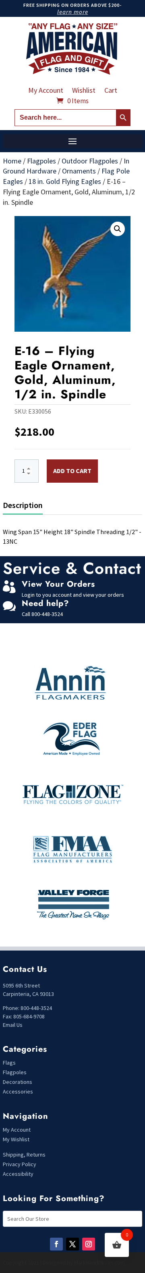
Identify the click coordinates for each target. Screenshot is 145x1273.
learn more (72, 12)
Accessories (18, 1091)
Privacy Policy (19, 1164)
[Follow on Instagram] (88, 1244)
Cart (110, 91)
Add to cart (72, 471)
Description (23, 505)
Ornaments (79, 170)
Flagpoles (41, 160)
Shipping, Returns (24, 1154)
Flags (9, 1062)
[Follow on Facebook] (56, 1244)
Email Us (13, 1024)
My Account (45, 91)
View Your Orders (58, 584)
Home (12, 160)
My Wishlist (16, 1139)
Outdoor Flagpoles (90, 160)
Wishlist (83, 91)
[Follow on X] (72, 1244)
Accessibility (18, 1173)
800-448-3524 (47, 614)
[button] (117, 229)
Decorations (17, 1081)
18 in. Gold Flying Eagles (65, 181)
